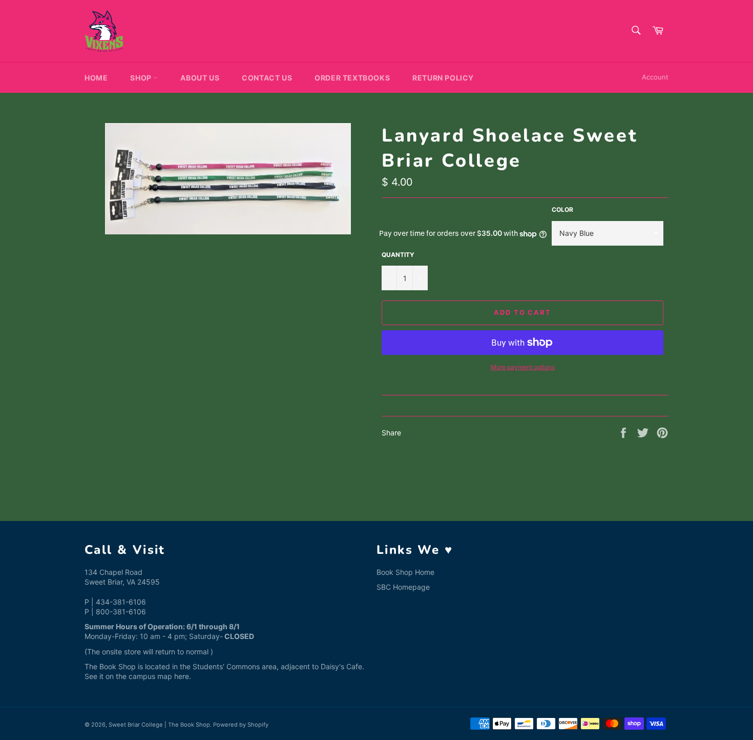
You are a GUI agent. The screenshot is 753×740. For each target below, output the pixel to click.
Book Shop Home (405, 572)
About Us (199, 77)
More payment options (523, 367)
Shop (141, 77)
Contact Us (267, 77)
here (181, 676)
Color (562, 209)
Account (655, 77)
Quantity (398, 254)
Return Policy (443, 77)
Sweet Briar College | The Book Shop (159, 724)
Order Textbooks (352, 77)
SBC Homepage (403, 587)
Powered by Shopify (240, 724)
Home (96, 77)
